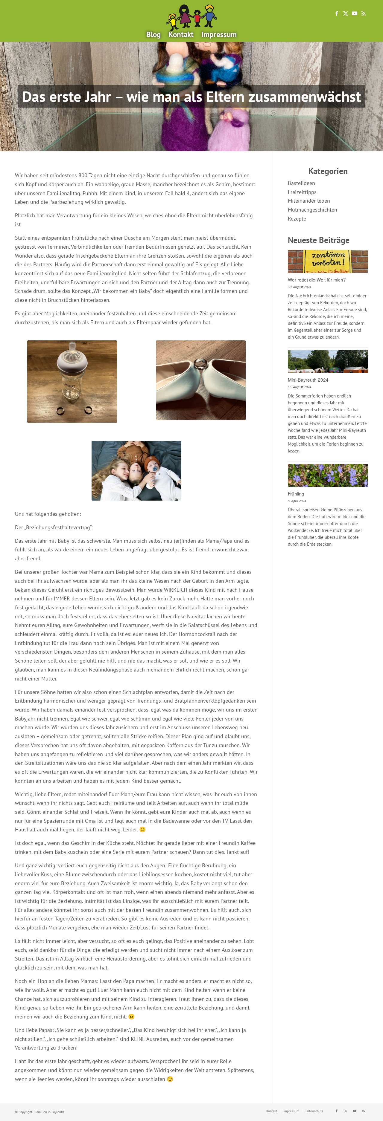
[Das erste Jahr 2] (72, 381)
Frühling (296, 493)
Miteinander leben (309, 200)
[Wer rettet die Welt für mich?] (328, 262)
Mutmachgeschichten (312, 209)
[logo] (191, 17)
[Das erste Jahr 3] (201, 380)
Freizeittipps (302, 192)
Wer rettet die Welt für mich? (317, 279)
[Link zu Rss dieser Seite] (363, 13)
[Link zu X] (345, 13)
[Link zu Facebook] (336, 13)
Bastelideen (301, 183)
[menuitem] (153, 34)
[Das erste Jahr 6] (136, 471)
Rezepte (297, 218)
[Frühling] (328, 476)
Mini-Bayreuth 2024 (308, 379)
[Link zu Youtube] (354, 13)
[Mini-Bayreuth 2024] (328, 362)
